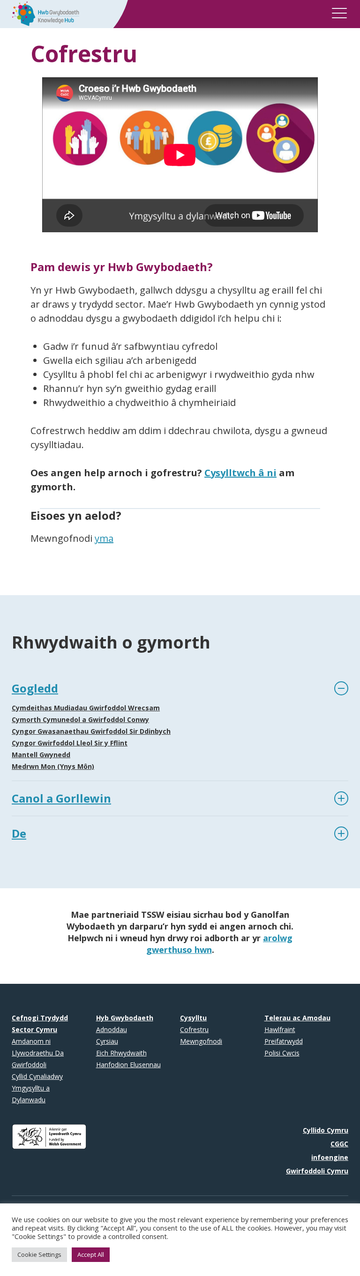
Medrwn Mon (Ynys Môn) (53, 766)
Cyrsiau (107, 1041)
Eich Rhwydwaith (121, 1052)
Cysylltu (193, 1017)
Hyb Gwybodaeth (124, 1017)
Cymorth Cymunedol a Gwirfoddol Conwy (80, 719)
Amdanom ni (31, 1041)
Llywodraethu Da (38, 1052)
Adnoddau (111, 1029)
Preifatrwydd (283, 1041)
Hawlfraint (279, 1029)
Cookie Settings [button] (39, 1254)
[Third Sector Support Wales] (42, 13)
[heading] (180, 688)
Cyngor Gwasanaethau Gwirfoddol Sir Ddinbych (91, 731)
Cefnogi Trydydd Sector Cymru (40, 1023)
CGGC (339, 1143)
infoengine (329, 1157)
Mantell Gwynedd (41, 754)
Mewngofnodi (201, 1041)
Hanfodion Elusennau (128, 1064)
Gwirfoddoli (29, 1064)
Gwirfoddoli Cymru (317, 1170)
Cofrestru (194, 1029)
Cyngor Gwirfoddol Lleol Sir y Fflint (70, 742)
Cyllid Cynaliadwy (37, 1076)
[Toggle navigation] (339, 15)
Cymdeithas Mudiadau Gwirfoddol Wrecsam (86, 707)
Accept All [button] (90, 1254)
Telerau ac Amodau (297, 1017)
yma (104, 538)
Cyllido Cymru (325, 1130)
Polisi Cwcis (282, 1052)
